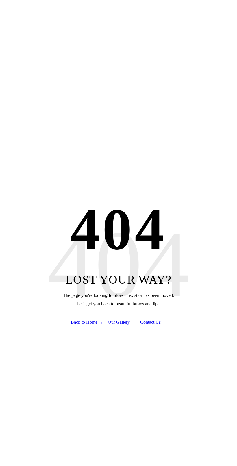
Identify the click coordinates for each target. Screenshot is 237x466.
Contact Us (153, 322)
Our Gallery (122, 322)
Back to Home (87, 322)
